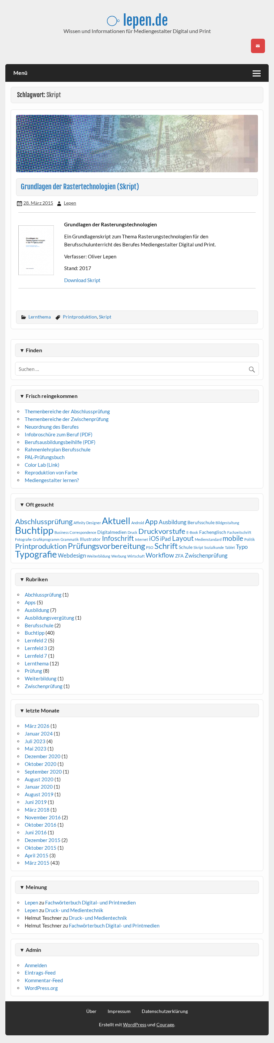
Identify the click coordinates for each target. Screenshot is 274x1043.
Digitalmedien (112, 532)
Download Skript (82, 280)
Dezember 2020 (42, 756)
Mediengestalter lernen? (52, 480)
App (151, 521)
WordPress (134, 1024)
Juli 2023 (35, 741)
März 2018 (37, 810)
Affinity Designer (87, 522)
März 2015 (37, 863)
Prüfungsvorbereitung (106, 546)
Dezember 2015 (42, 840)
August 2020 (39, 779)
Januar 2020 (39, 787)
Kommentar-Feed (44, 980)
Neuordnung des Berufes (52, 427)
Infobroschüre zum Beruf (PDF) (59, 434)
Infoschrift (118, 538)
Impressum (119, 1011)
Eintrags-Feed (40, 973)
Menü (20, 72)
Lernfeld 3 (36, 648)
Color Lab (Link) (42, 465)
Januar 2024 (39, 734)
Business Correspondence (75, 532)
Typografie (36, 554)
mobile (233, 538)
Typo (242, 546)
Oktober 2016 (40, 825)
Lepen (70, 203)
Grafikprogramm (46, 539)
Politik (249, 539)
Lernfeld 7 (36, 656)
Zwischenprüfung (206, 555)
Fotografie (23, 539)
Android (137, 522)
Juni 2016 (36, 832)
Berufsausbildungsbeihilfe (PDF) (60, 442)
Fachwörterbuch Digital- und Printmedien (90, 902)
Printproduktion (80, 317)
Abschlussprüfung (44, 521)
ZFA (179, 556)
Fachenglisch (212, 532)
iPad (165, 538)
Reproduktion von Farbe (51, 472)
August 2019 (39, 794)
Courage (165, 1024)
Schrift (166, 546)
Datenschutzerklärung (165, 1011)
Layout (183, 538)
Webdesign (72, 555)
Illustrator (90, 539)
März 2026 (37, 726)
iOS (154, 538)
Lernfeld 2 (36, 640)
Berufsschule (201, 522)
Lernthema (39, 317)
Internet (141, 539)
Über (91, 1011)
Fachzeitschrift (239, 532)
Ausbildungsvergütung (49, 618)
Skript (105, 317)
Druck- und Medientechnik (74, 910)
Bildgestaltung (227, 522)
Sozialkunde (214, 547)
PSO (149, 547)
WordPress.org (41, 988)
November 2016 (43, 817)
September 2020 (43, 772)
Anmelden (36, 965)
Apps (30, 602)
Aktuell (116, 520)
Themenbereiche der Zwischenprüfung (67, 419)
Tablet (230, 547)
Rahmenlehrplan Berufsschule (58, 449)
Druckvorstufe (161, 531)
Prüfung (33, 671)
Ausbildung (172, 522)
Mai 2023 (35, 749)
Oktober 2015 (40, 848)
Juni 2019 (36, 802)
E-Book (192, 532)
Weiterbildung (98, 556)
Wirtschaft (136, 556)
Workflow (160, 555)
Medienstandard (208, 539)
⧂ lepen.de (137, 20)
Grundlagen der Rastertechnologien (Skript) (80, 186)
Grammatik (69, 539)
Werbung (118, 556)
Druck (132, 532)
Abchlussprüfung (43, 595)
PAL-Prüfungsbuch (44, 457)
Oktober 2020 (40, 764)
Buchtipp (34, 530)
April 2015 (36, 855)
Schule (185, 547)
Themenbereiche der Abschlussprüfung (67, 411)
